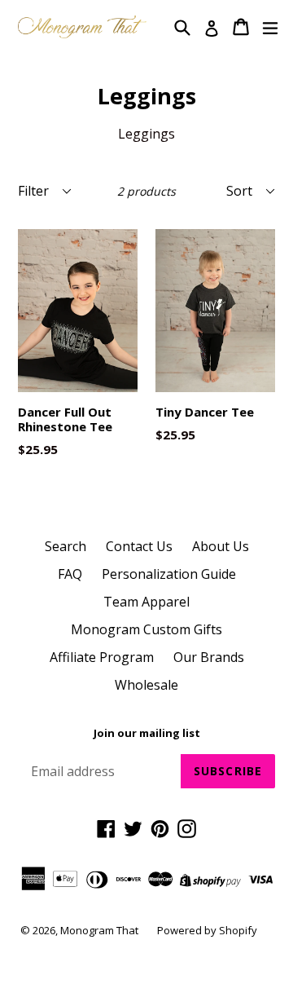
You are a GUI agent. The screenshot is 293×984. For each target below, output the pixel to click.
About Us (220, 546)
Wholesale (146, 685)
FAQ (70, 574)
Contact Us (139, 546)
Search (65, 546)
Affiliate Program (102, 657)
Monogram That (100, 930)
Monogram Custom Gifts (146, 629)
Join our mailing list (147, 733)
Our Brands (208, 657)
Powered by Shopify (207, 930)
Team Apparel (146, 602)
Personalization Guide (169, 574)
